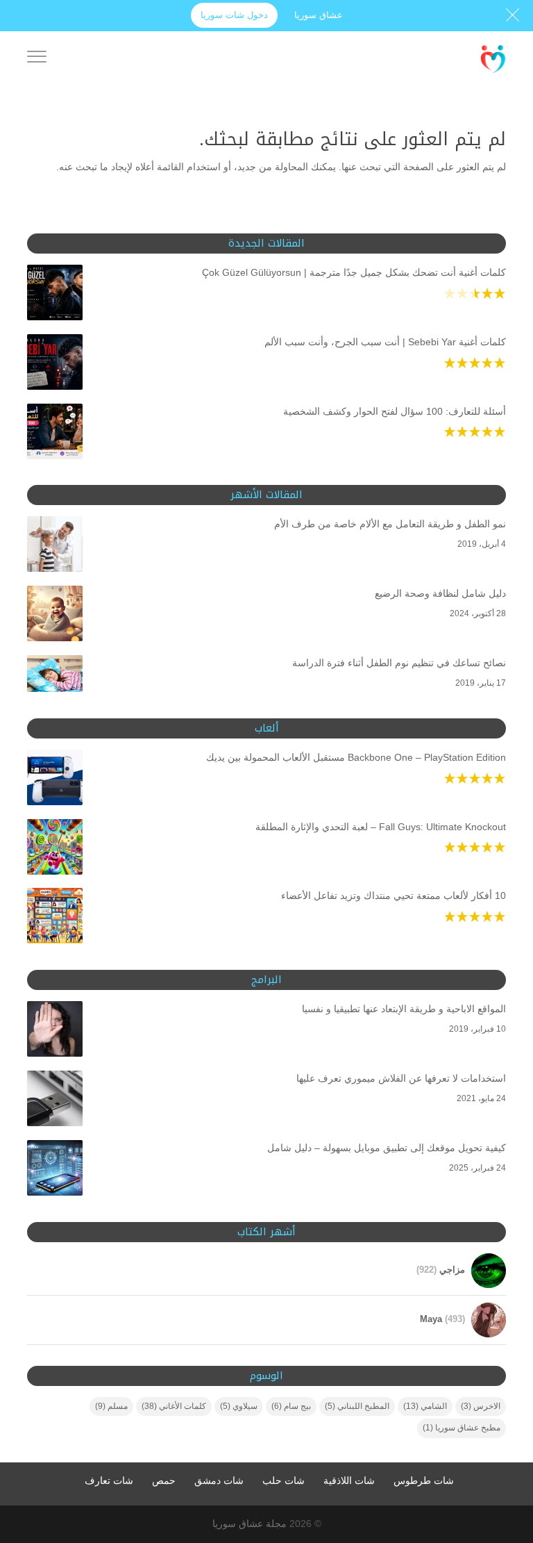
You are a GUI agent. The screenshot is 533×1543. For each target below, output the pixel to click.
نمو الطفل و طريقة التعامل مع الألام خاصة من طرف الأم (390, 523)
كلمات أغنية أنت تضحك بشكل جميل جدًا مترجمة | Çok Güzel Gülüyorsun (354, 272)
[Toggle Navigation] (36, 59)
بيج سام (291, 1406)
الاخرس (480, 1406)
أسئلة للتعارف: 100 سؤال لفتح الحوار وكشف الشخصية (394, 411)
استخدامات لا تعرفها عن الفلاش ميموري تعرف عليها (401, 1078)
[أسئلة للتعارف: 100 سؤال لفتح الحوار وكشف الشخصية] (55, 434)
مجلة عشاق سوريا (249, 1523)
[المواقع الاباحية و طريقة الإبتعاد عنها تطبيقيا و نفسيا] (55, 1031)
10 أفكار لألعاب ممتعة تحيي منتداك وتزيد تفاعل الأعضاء (393, 895)
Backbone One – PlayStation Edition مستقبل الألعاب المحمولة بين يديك (356, 757)
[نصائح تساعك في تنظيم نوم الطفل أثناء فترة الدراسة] (55, 676)
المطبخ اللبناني (357, 1406)
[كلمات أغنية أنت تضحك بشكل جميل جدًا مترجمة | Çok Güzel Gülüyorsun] (55, 295)
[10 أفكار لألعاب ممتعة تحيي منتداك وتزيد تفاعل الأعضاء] (55, 918)
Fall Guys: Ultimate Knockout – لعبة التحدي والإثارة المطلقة (380, 826)
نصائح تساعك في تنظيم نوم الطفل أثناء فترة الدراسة (399, 662)
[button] (498, 1450)
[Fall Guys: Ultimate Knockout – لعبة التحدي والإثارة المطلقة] (55, 849)
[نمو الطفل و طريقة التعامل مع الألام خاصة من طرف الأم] (55, 546)
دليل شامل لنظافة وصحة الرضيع (440, 593)
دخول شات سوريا (234, 15)
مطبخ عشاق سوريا (461, 1428)
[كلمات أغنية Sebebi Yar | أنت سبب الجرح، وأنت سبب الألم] (55, 364)
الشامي (425, 1406)
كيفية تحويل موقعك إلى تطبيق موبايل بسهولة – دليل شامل (386, 1147)
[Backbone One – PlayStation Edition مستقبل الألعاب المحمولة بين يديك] (55, 780)
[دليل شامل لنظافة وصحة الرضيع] (55, 616)
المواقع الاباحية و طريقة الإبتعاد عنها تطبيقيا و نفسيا (404, 1008)
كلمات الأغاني (174, 1406)
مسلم (111, 1406)
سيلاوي (238, 1406)
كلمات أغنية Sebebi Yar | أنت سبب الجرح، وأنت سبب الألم (385, 341)
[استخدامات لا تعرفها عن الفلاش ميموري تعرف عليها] (55, 1101)
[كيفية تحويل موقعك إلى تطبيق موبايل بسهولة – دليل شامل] (55, 1170)
